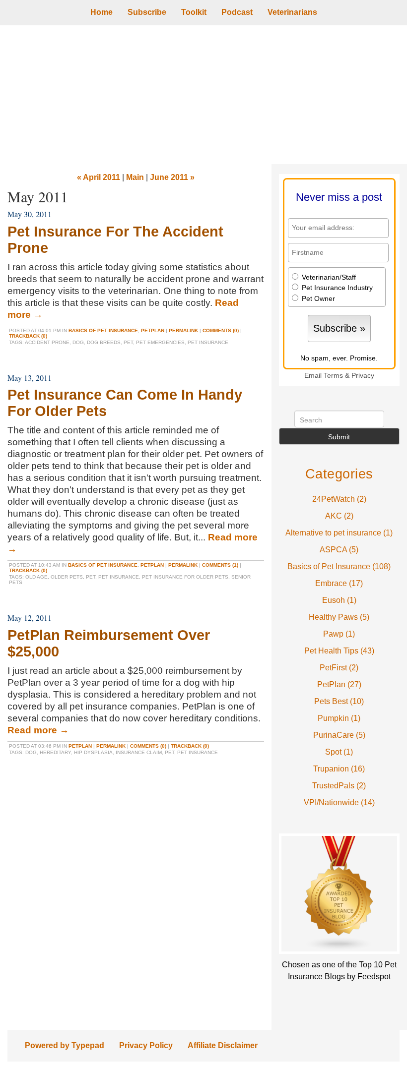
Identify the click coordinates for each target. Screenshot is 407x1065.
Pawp (339, 634)
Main (135, 177)
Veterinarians (292, 12)
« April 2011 (98, 177)
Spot (339, 752)
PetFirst (339, 667)
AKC (339, 516)
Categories (339, 473)
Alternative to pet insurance (339, 533)
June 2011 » (172, 177)
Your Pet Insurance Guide (203, 94)
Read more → (38, 730)
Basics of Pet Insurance (103, 330)
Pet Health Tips (339, 651)
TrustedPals (339, 785)
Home (101, 12)
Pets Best (339, 701)
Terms (333, 375)
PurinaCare (339, 735)
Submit (339, 437)
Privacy (362, 375)
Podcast (237, 12)
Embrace (339, 583)
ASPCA (339, 549)
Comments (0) (221, 330)
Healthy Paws (339, 617)
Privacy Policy (146, 1045)
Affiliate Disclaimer (223, 1045)
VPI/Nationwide (339, 802)
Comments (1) (220, 565)
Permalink (183, 330)
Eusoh (339, 600)
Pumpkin (339, 718)
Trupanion (339, 769)
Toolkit (193, 12)
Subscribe (147, 12)
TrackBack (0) (28, 336)
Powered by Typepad (64, 1045)
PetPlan (152, 330)
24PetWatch (339, 499)
